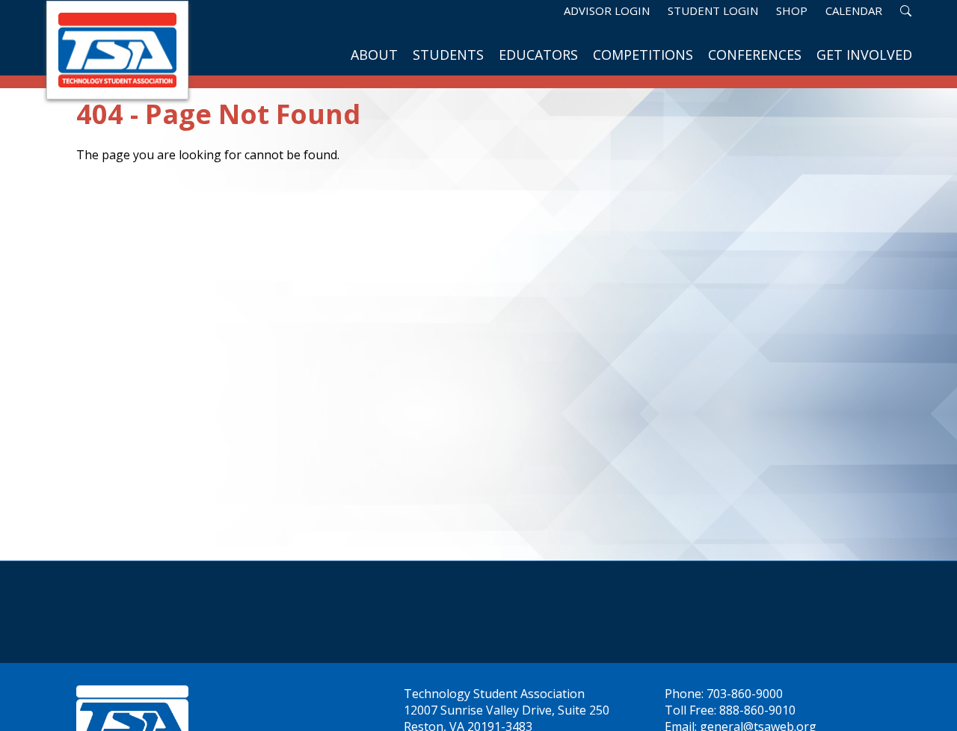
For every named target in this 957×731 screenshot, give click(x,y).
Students (448, 55)
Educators (538, 55)
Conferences (754, 55)
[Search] (905, 10)
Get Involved (864, 55)
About (374, 55)
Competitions (643, 55)
